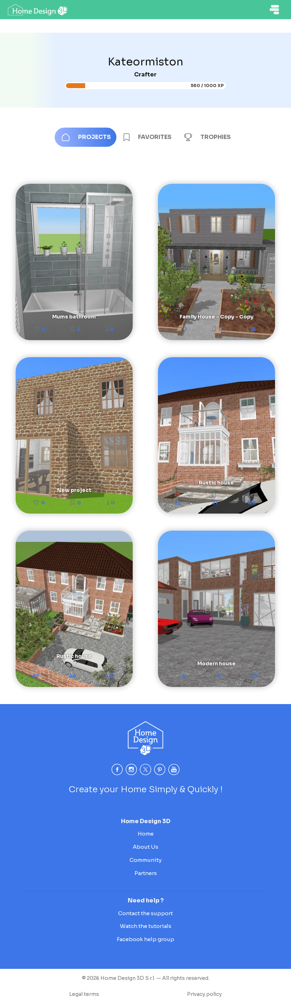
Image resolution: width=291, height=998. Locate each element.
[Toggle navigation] (274, 9)
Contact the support (145, 913)
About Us (145, 846)
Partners (145, 873)
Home (146, 833)
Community (145, 860)
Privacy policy (204, 994)
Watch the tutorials (145, 926)
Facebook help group (145, 939)
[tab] (85, 137)
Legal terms (84, 994)
